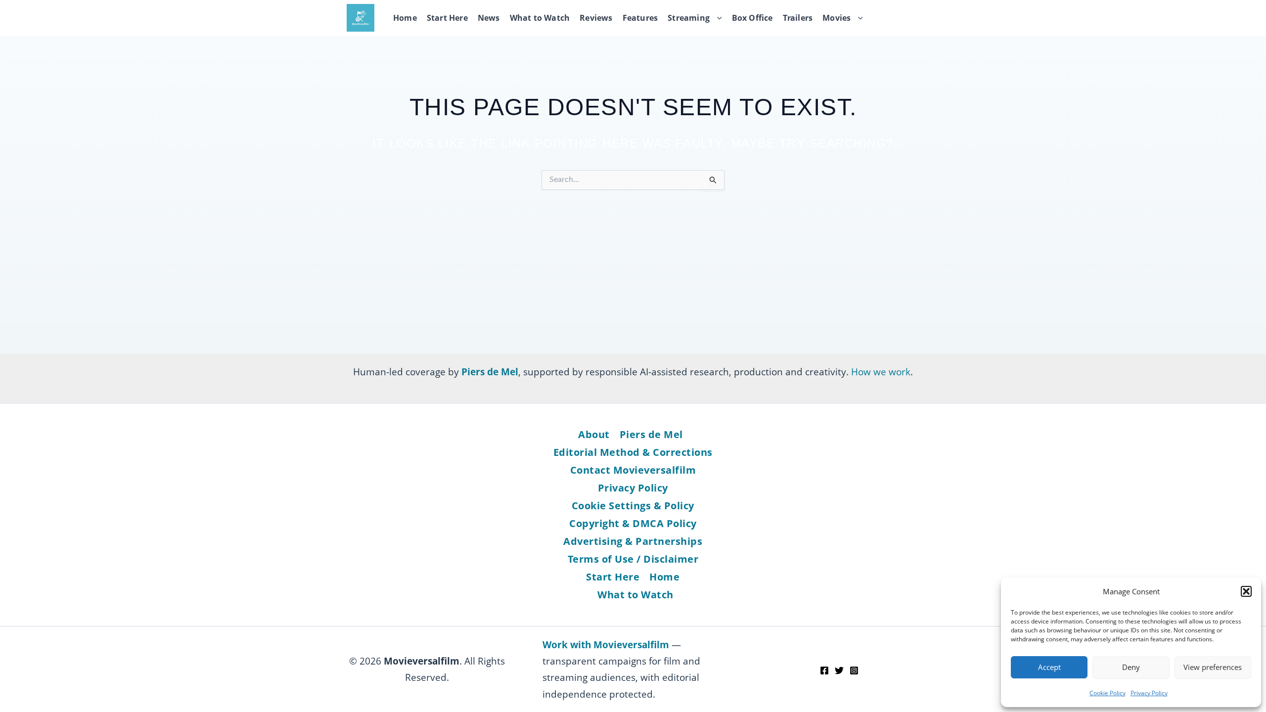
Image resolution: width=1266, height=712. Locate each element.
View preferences (1212, 667)
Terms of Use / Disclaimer (633, 559)
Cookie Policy (1107, 693)
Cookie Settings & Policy (633, 505)
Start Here (447, 17)
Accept (1049, 667)
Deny (1131, 667)
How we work (880, 371)
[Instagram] (854, 670)
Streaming (689, 17)
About (594, 434)
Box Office (752, 17)
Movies (836, 17)
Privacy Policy (1149, 693)
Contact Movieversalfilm (633, 470)
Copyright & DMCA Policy (633, 523)
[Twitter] (839, 670)
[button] (1246, 591)
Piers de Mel (651, 434)
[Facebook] (824, 670)
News (489, 17)
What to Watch (540, 17)
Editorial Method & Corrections (633, 452)
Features (640, 17)
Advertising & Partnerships (632, 541)
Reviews (596, 17)
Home (405, 17)
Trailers (798, 17)
